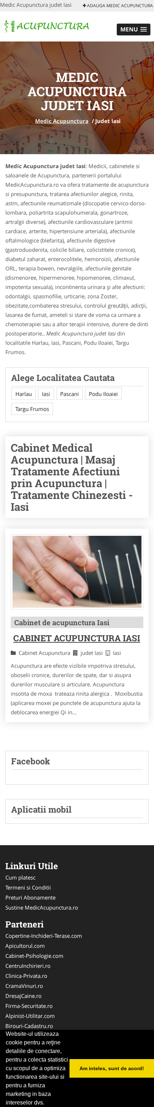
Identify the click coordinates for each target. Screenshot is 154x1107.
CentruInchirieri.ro (27, 965)
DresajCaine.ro (23, 996)
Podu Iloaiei (103, 393)
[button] (133, 29)
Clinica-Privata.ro (26, 976)
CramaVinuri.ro (24, 986)
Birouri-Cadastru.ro (29, 1026)
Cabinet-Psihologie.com (34, 955)
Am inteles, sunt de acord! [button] (112, 1068)
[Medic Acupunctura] (47, 25)
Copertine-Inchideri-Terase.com (43, 935)
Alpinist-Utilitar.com (30, 1016)
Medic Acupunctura (61, 120)
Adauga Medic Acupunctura (119, 6)
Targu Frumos (32, 408)
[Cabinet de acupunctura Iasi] (77, 571)
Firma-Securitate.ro (29, 1006)
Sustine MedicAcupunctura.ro (41, 907)
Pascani (69, 393)
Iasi (46, 393)
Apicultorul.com (25, 945)
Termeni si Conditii (28, 887)
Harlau (23, 393)
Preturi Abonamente (30, 897)
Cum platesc (20, 877)
